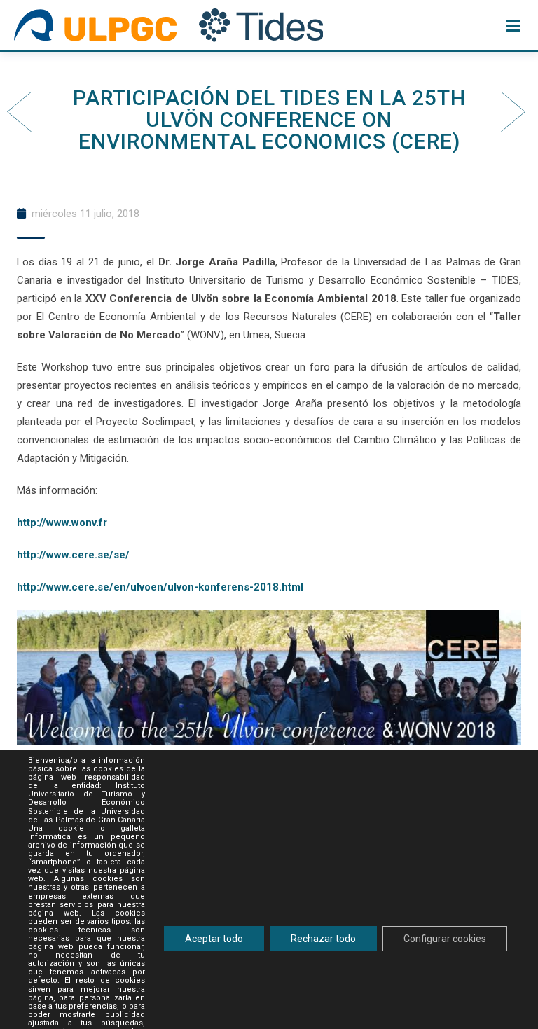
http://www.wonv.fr (62, 522)
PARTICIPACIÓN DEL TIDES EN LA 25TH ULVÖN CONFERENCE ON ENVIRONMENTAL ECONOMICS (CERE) (269, 119)
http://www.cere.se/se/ (73, 554)
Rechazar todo (323, 938)
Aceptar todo (214, 938)
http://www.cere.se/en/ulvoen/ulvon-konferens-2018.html (160, 587)
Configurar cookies (445, 938)
